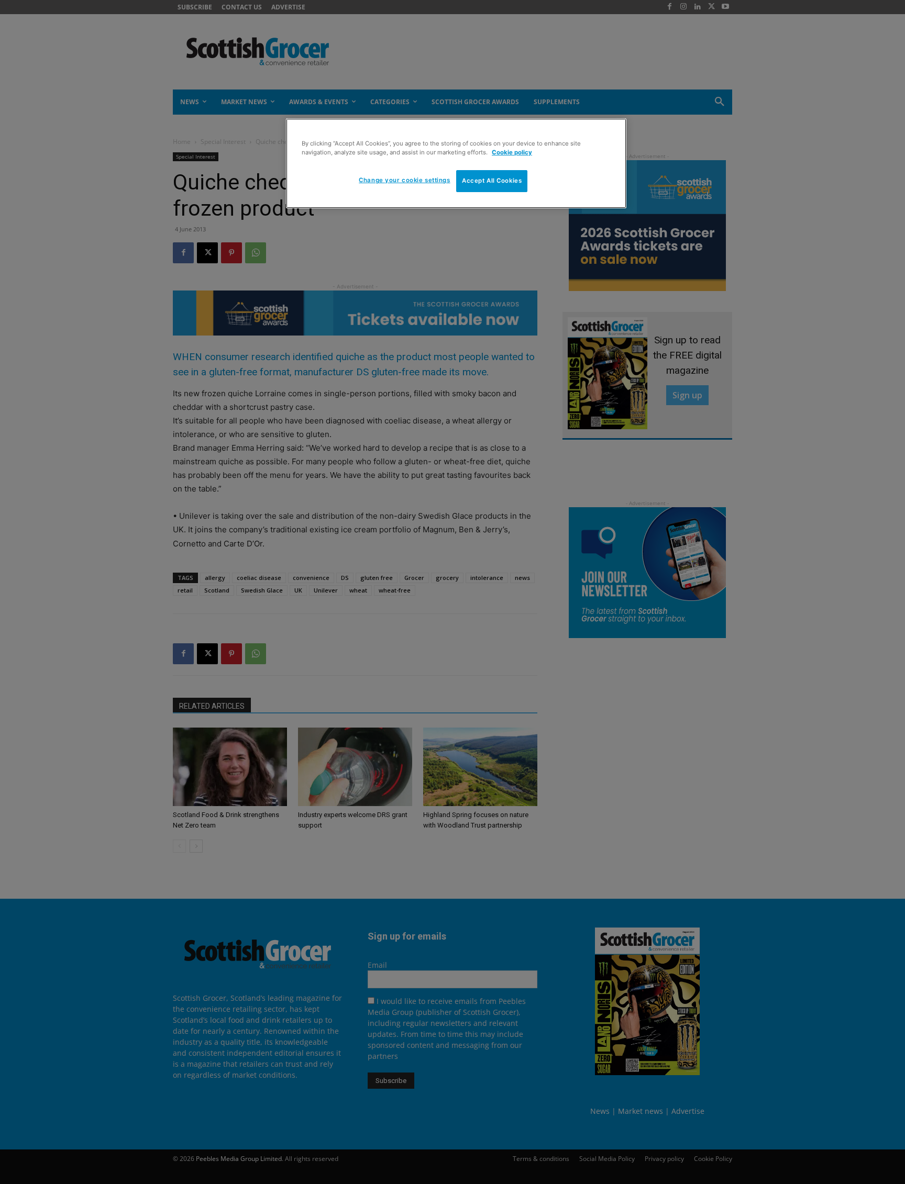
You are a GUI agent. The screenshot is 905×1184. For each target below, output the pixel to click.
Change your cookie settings (404, 180)
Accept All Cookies (492, 180)
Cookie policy (512, 152)
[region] (456, 163)
